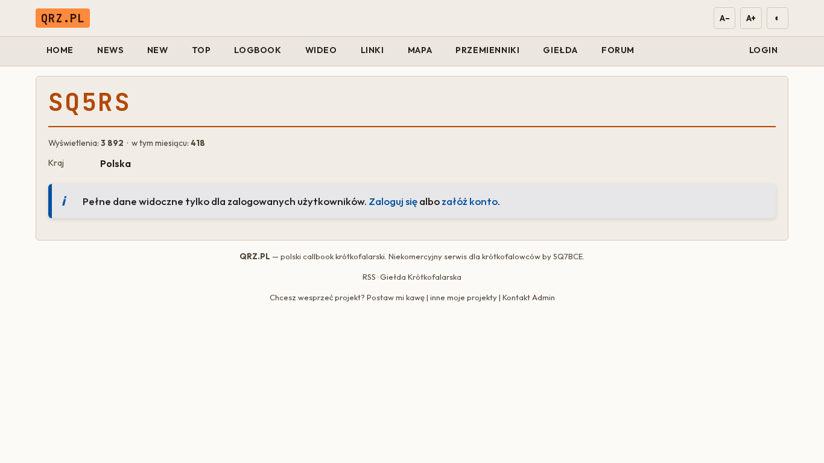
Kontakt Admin (528, 297)
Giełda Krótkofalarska (420, 277)
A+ (751, 18)
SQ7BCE (568, 256)
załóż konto (470, 201)
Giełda (560, 50)
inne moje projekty (463, 297)
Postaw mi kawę (396, 297)
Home (60, 50)
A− (724, 18)
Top (201, 50)
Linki (372, 50)
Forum (618, 50)
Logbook (257, 50)
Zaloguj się (393, 201)
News (110, 50)
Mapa (420, 50)
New (157, 50)
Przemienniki (487, 50)
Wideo (321, 50)
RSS (369, 277)
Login (763, 50)
